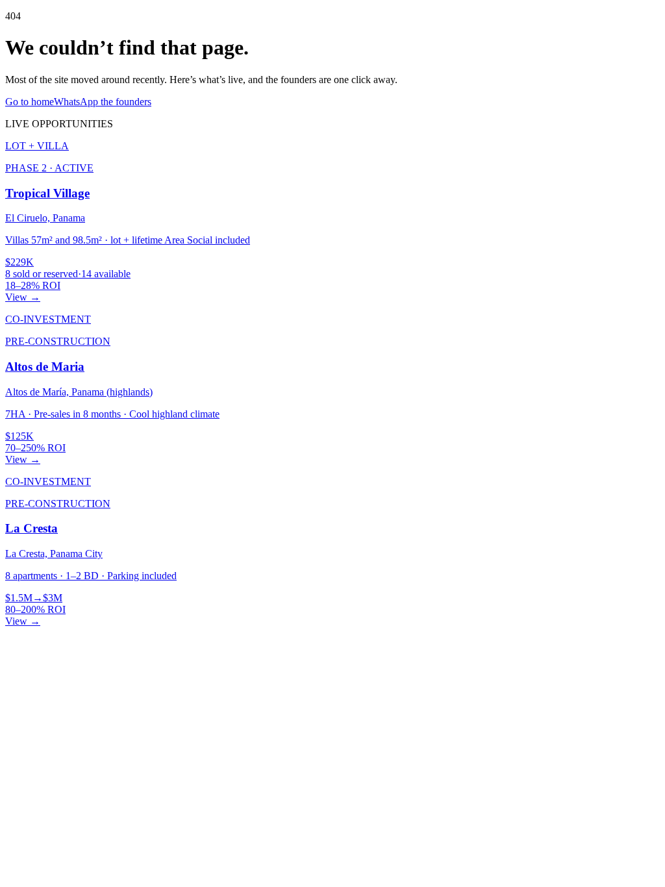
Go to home (29, 101)
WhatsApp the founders (102, 101)
